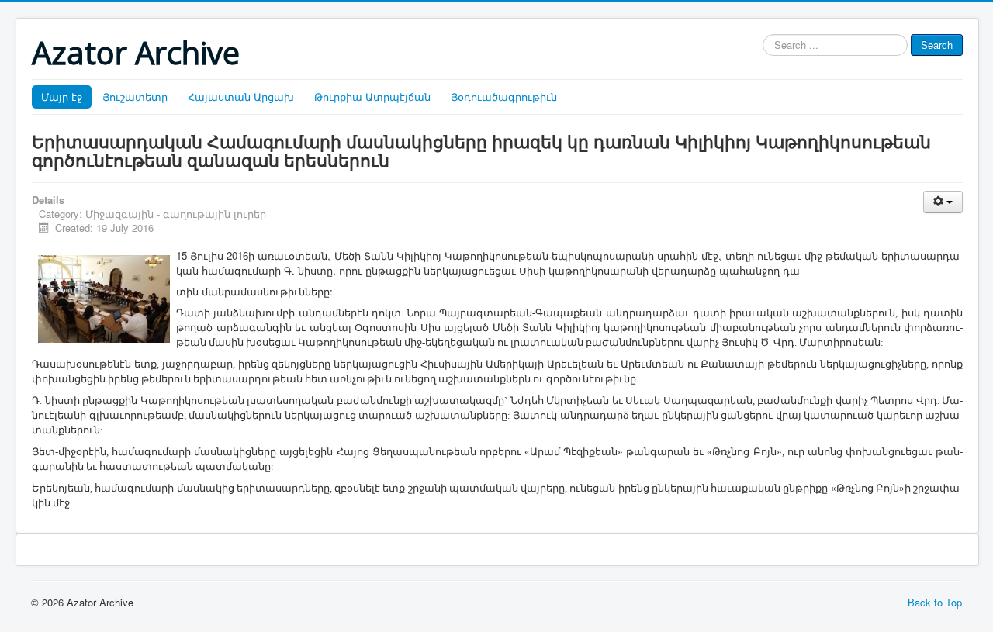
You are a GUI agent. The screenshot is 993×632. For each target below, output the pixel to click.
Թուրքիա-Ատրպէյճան (372, 96)
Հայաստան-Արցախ (241, 96)
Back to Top (935, 602)
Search (937, 44)
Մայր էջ (61, 96)
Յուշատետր (135, 96)
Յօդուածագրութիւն (504, 96)
